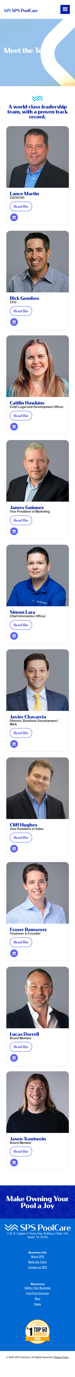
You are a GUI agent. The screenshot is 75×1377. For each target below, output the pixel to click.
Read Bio (23, 206)
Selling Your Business (37, 1288)
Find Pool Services (37, 1293)
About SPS (37, 1256)
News (37, 1304)
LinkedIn (14, 217)
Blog (37, 1298)
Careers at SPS (37, 1267)
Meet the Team (37, 1262)
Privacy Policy (61, 1357)
